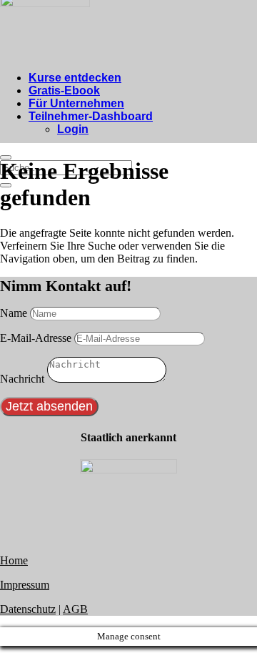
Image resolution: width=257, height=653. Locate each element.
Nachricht (22, 379)
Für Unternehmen (76, 103)
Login (73, 129)
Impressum (24, 585)
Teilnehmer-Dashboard (91, 116)
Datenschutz (28, 609)
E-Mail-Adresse (35, 338)
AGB (75, 609)
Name (13, 313)
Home (14, 560)
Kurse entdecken (75, 78)
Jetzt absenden (49, 406)
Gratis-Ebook (64, 90)
